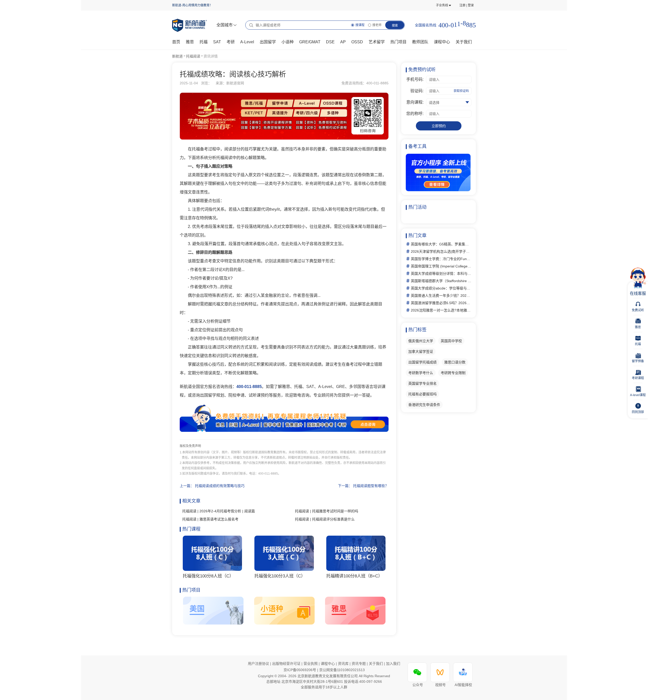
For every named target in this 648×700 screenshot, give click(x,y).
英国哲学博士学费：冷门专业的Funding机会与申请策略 (441, 259)
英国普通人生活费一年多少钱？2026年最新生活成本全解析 (441, 296)
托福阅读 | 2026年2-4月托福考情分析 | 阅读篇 (218, 511)
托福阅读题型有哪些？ (371, 486)
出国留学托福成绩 (422, 362)
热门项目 (398, 42)
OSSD (357, 42)
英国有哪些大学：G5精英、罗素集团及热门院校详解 (441, 244)
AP (343, 42)
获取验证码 (461, 91)
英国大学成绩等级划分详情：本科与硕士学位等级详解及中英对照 (441, 273)
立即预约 (439, 126)
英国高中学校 (451, 341)
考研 (231, 42)
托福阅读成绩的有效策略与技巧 (220, 486)
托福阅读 (193, 56)
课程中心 (442, 42)
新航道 (177, 56)
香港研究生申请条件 (424, 405)
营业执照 (311, 664)
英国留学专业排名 (422, 383)
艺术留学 (377, 42)
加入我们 (393, 664)
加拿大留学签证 (420, 351)
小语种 (287, 42)
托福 (203, 42)
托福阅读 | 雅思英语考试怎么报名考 (210, 519)
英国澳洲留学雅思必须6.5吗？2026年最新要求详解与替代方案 (441, 303)
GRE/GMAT (309, 42)
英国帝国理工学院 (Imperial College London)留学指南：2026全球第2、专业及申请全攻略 (441, 266)
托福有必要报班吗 (422, 394)
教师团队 (420, 42)
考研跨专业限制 (453, 373)
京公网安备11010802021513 (342, 670)
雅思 (190, 42)
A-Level (247, 42)
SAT (217, 42)
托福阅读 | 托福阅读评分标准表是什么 (325, 519)
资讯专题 (359, 664)
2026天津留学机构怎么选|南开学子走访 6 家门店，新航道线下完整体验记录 (441, 251)
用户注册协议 (258, 664)
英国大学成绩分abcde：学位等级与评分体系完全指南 (441, 288)
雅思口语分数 (454, 362)
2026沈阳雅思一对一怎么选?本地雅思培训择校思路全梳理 (441, 310)
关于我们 (376, 664)
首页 (176, 42)
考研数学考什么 (420, 373)
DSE (330, 42)
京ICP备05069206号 (300, 670)
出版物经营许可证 (286, 664)
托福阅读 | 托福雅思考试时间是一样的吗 (326, 511)
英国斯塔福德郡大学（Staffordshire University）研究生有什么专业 (441, 281)
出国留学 (268, 42)
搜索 (395, 25)
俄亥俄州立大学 (420, 341)
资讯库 (344, 664)
